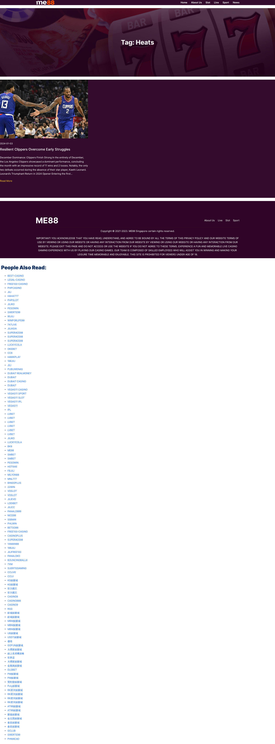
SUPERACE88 (15, 332)
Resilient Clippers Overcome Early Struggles (35, 149)
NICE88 (11, 515)
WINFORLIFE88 (16, 320)
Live (220, 220)
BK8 (9, 446)
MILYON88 (13, 474)
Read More (6, 180)
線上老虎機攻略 (15, 653)
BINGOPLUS (14, 482)
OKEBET (12, 348)
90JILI (10, 316)
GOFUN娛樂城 (15, 645)
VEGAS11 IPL (14, 401)
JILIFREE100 (14, 552)
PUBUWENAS (15, 369)
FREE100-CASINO (17, 283)
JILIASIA (12, 328)
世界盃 (11, 657)
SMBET (11, 454)
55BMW (11, 519)
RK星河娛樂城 (15, 690)
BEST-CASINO (15, 275)
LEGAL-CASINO (16, 279)
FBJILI (10, 470)
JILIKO (10, 304)
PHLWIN (12, 523)
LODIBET (12, 503)
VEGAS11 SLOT (16, 397)
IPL (9, 409)
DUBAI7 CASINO (16, 381)
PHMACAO (13, 738)
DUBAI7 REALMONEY (19, 373)
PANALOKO (13, 555)
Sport (236, 220)
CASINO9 (12, 604)
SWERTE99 (13, 312)
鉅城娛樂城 (13, 612)
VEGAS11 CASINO (17, 389)
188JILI (11, 361)
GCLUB (11, 730)
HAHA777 (12, 296)
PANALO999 (14, 511)
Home (184, 2)
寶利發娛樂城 (14, 681)
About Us (209, 220)
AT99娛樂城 (14, 706)
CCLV (10, 576)
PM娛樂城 (12, 673)
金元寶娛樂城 (14, 718)
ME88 (10, 450)
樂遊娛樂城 (13, 714)
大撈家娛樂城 (14, 649)
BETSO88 (12, 527)
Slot (228, 220)
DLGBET (12, 669)
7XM (10, 564)
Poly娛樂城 (13, 685)
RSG (9, 608)
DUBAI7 (11, 377)
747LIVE (12, 324)
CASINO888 (14, 600)
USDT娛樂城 (14, 637)
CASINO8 (12, 596)
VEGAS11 (12, 405)
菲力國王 (12, 588)
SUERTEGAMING (16, 568)
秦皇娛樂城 (13, 722)
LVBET (11, 413)
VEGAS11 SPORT (16, 393)
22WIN (11, 487)
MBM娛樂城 (13, 620)
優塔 (9, 641)
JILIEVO (11, 499)
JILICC (11, 507)
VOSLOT (12, 490)
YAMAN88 (13, 543)
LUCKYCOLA (14, 344)
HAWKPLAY (14, 357)
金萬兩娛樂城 (14, 665)
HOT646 (12, 466)
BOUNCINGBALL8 (17, 560)
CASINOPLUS (15, 535)
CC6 (9, 352)
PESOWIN (12, 308)
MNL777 (12, 478)
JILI (9, 292)
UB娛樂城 (12, 633)
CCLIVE (11, 572)
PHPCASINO (14, 287)
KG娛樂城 (12, 580)
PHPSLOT (13, 300)
